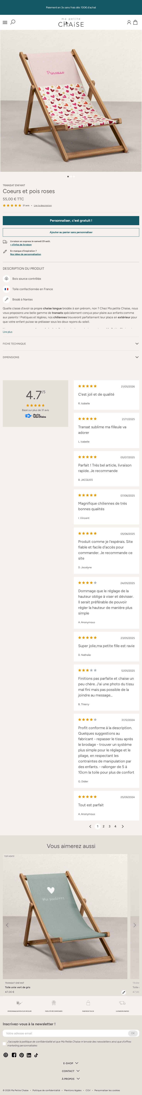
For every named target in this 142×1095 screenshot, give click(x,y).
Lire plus (7, 331)
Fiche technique (14, 343)
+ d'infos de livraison (21, 244)
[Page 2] (71, 176)
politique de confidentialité (37, 1041)
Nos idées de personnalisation (25, 254)
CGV (88, 1090)
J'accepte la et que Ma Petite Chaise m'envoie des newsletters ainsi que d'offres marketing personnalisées (69, 1043)
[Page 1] (68, 176)
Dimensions (11, 357)
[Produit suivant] (135, 925)
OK (133, 1033)
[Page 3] (74, 176)
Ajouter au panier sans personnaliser (71, 232)
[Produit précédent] (7, 925)
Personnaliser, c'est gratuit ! (71, 220)
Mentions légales (73, 1090)
